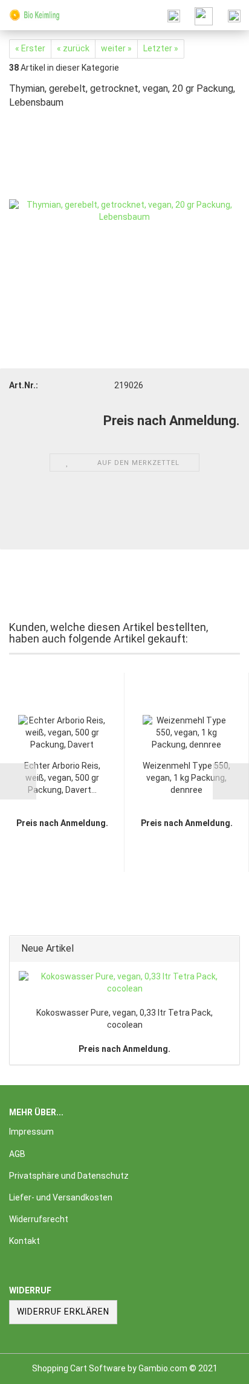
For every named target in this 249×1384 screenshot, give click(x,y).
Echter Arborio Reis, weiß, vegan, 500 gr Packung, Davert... (62, 778)
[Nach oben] (216, 1366)
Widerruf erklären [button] (63, 1311)
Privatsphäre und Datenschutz (69, 1176)
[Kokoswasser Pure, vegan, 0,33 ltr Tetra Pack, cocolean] (124, 983)
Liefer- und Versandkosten (60, 1197)
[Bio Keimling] (30, 15)
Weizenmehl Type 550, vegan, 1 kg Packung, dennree (186, 778)
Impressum (31, 1131)
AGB (17, 1154)
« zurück (73, 48)
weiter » (116, 48)
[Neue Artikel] (226, 949)
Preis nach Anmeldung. (124, 1049)
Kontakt (24, 1241)
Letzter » (160, 48)
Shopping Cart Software (79, 1368)
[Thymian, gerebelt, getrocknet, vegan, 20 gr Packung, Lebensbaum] (124, 210)
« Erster (30, 48)
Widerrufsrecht (38, 1219)
